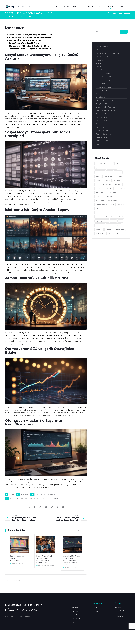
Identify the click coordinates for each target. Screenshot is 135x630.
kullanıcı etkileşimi (113, 192)
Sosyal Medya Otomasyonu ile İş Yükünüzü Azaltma (31, 35)
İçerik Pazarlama (113, 233)
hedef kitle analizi (118, 180)
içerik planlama (14, 498)
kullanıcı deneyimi (100, 192)
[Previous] (78, 530)
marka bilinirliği (100, 196)
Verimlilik (44, 498)
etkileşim (98, 176)
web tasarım (99, 229)
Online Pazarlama (113, 200)
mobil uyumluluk (100, 200)
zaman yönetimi (54, 498)
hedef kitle (107, 180)
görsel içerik (99, 180)
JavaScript (109, 188)
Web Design (101, 121)
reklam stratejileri (100, 208)
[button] (128, 6)
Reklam (112, 204)
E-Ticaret (109, 172)
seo (22, 498)
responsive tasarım (113, 208)
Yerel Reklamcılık (103, 141)
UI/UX (120, 221)
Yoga (98, 144)
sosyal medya (99, 212)
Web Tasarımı (50, 565)
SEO (98, 94)
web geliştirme (100, 225)
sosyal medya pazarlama (112, 212)
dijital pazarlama (100, 168)
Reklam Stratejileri (104, 84)
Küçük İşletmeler (103, 74)
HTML (97, 184)
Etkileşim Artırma (108, 176)
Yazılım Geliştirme (103, 134)
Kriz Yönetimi (101, 70)
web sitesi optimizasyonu (113, 225)
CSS (117, 163)
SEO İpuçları (76, 567)
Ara (124, 31)
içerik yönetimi (100, 188)
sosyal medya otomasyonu (32, 498)
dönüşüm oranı (100, 172)
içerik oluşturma (106, 184)
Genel (98, 63)
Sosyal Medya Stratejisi (117, 217)
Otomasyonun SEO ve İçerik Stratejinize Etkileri (29, 46)
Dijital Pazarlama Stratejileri (107, 53)
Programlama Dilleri (104, 80)
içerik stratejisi (117, 184)
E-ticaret (99, 60)
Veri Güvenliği (102, 117)
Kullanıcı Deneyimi (104, 77)
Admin (12, 494)
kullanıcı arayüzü (120, 188)
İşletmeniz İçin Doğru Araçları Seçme (25, 40)
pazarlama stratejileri (101, 204)
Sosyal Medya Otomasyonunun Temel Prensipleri (30, 37)
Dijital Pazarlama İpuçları (106, 50)
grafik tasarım (120, 176)
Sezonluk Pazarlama (104, 100)
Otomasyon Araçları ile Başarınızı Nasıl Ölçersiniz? (30, 49)
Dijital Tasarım (102, 57)
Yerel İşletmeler (102, 137)
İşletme (99, 67)
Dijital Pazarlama (40, 494)
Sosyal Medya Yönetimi (106, 114)
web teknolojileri (120, 229)
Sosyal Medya (51, 494)
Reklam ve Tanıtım (104, 87)
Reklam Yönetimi (103, 90)
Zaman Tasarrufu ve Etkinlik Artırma (24, 43)
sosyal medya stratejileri (102, 217)
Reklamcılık (121, 204)
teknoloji (113, 221)
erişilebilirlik (118, 172)
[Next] (81, 530)
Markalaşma (110, 196)
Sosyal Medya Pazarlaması (107, 107)
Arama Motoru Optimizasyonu (104, 163)
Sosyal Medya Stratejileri (106, 110)
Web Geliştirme (102, 124)
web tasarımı (109, 229)
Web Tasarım (101, 127)
